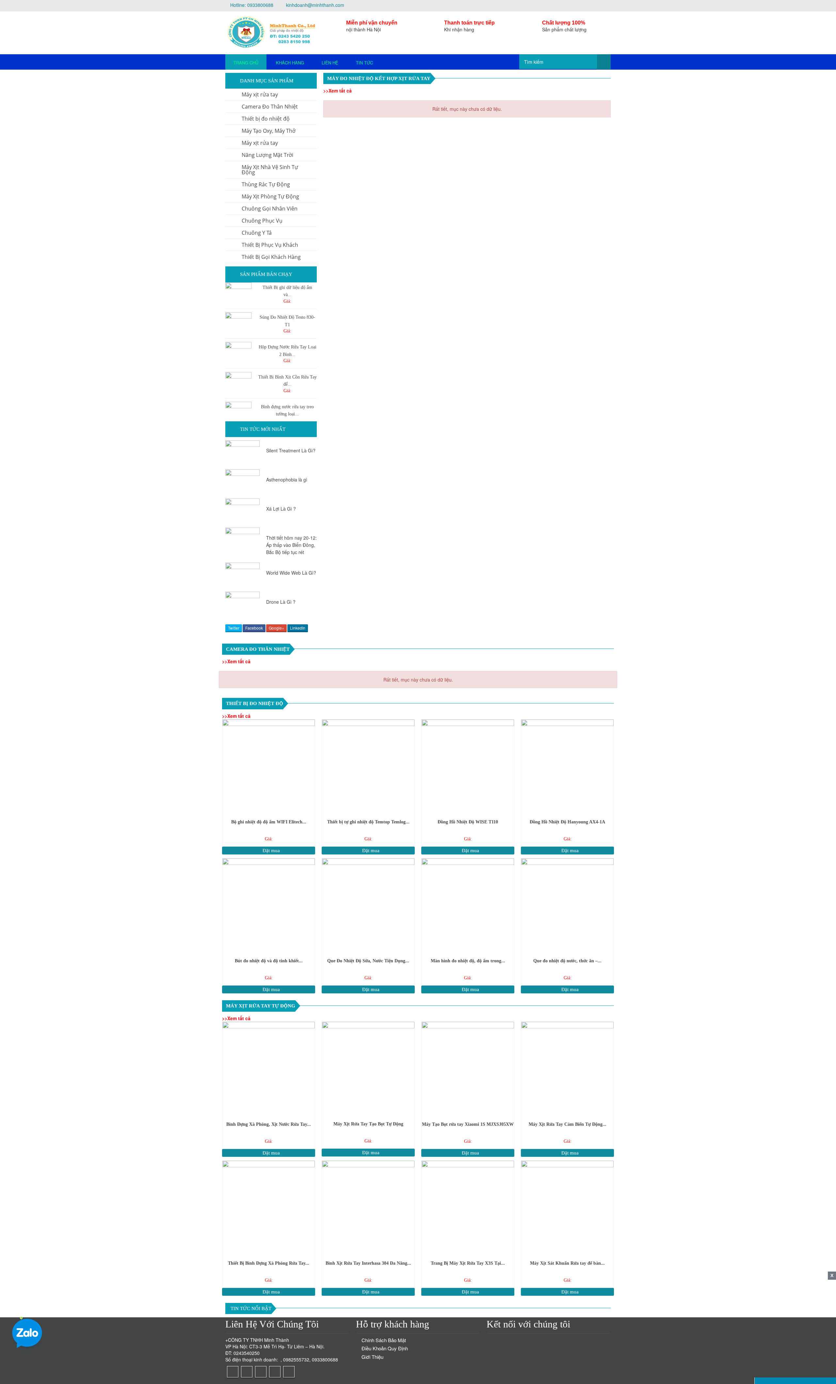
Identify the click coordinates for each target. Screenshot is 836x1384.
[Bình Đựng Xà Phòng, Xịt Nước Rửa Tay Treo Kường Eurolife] (268, 1068)
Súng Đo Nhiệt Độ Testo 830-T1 (287, 321)
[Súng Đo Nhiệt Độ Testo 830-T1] (238, 325)
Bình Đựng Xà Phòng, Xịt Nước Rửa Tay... (268, 1124)
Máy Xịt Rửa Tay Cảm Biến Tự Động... (567, 1124)
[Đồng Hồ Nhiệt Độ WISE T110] (468, 765)
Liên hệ (330, 62)
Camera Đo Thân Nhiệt (270, 106)
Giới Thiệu (372, 1356)
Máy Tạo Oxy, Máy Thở (269, 130)
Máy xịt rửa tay (260, 94)
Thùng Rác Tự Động (266, 184)
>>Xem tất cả (337, 90)
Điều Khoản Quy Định (385, 1348)
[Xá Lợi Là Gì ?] (242, 511)
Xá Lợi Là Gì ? (281, 508)
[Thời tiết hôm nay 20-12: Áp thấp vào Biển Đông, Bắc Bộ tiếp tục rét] (242, 537)
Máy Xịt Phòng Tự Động (270, 196)
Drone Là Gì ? (281, 602)
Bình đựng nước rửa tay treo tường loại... (287, 410)
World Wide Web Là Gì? (291, 572)
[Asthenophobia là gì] (242, 482)
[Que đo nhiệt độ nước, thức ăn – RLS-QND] (567, 904)
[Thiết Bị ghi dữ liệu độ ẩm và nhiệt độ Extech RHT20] (238, 295)
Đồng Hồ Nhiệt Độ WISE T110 (468, 821)
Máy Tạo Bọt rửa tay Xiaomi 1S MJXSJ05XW (468, 1124)
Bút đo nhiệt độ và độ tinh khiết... (269, 960)
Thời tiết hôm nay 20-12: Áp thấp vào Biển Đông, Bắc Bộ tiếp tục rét (291, 545)
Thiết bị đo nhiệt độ (266, 118)
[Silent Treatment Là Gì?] (242, 453)
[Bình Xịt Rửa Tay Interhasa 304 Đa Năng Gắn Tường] (368, 1207)
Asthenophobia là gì (286, 479)
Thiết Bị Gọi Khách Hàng (271, 257)
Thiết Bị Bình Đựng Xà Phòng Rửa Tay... (268, 1263)
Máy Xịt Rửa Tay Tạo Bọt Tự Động (368, 1124)
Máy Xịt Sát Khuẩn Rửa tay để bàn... (567, 1263)
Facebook (254, 628)
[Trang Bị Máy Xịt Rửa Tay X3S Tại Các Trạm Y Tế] (468, 1207)
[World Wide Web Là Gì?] (242, 575)
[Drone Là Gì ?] (242, 604)
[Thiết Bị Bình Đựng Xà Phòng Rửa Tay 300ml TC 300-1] (268, 1207)
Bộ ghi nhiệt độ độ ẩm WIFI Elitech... (268, 821)
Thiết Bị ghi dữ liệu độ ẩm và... (287, 291)
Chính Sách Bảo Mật (384, 1340)
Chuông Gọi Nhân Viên (269, 208)
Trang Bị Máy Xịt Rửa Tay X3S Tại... (468, 1263)
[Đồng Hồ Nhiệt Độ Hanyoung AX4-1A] (567, 765)
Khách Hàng (290, 62)
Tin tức (364, 62)
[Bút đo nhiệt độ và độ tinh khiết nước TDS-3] (268, 904)
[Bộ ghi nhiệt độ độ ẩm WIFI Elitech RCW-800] (268, 765)
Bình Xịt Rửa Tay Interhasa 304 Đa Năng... (368, 1263)
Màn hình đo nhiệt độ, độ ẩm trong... (468, 960)
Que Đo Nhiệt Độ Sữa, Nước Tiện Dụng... (368, 960)
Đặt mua (270, 850)
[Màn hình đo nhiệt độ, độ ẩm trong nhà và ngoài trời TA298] (468, 904)
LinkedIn (297, 628)
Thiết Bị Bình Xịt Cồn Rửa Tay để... (287, 381)
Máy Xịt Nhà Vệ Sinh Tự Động (270, 169)
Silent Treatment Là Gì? (290, 450)
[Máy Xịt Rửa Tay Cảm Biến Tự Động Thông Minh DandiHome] (567, 1068)
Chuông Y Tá (257, 232)
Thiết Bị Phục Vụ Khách (270, 244)
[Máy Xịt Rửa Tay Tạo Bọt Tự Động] (368, 1068)
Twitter (233, 628)
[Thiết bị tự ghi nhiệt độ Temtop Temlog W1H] (368, 765)
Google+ (276, 628)
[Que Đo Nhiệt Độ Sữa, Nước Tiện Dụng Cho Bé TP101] (368, 904)
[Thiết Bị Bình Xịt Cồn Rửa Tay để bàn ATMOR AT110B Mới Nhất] (238, 385)
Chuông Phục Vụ (262, 220)
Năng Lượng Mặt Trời (267, 155)
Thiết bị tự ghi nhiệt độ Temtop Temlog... (368, 821)
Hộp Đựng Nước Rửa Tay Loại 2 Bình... (287, 351)
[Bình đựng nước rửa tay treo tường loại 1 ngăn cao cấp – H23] (238, 415)
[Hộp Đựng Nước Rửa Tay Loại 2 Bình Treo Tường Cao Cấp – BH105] (238, 355)
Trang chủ (245, 62)
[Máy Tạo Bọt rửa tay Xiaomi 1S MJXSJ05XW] (468, 1068)
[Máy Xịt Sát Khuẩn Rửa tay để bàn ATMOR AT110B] (567, 1207)
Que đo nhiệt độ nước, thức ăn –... (567, 960)
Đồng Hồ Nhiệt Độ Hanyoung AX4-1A (567, 821)
